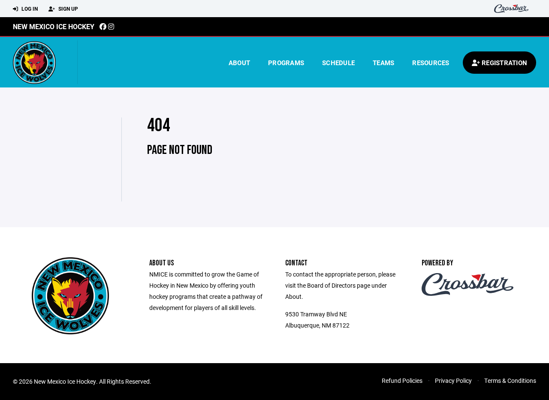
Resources (430, 62)
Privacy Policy (453, 380)
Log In (29, 8)
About (239, 62)
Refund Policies (402, 380)
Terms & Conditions (510, 380)
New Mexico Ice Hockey (53, 26)
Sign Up (67, 8)
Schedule (338, 62)
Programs (286, 62)
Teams (383, 62)
